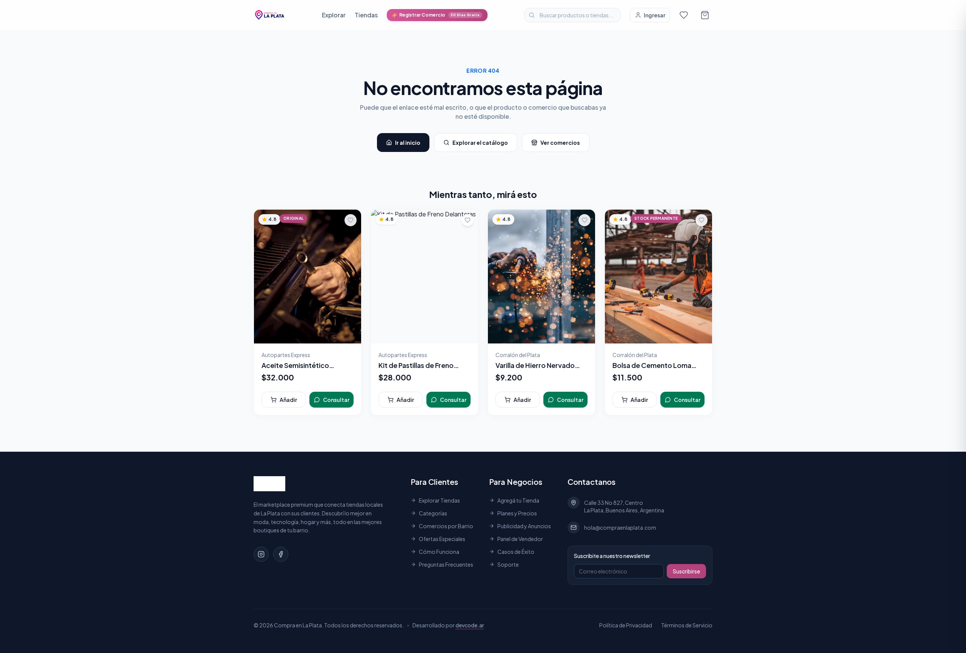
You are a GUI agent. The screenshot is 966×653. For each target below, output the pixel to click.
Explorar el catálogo (480, 142)
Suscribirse (686, 571)
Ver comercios (560, 142)
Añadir (288, 399)
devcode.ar (469, 625)
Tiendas (366, 15)
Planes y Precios (517, 513)
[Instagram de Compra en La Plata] (261, 554)
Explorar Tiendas (439, 500)
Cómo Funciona (439, 551)
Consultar (336, 399)
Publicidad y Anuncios (524, 526)
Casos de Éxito (515, 551)
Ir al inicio (407, 142)
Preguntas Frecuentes (446, 564)
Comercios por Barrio (446, 526)
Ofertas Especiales (442, 538)
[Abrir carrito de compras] (704, 15)
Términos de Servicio (686, 625)
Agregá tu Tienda (518, 500)
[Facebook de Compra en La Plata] (280, 554)
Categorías (433, 513)
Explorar (334, 15)
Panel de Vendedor (520, 538)
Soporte (508, 564)
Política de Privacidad (625, 625)
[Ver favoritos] (683, 15)
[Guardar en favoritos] (351, 220)
